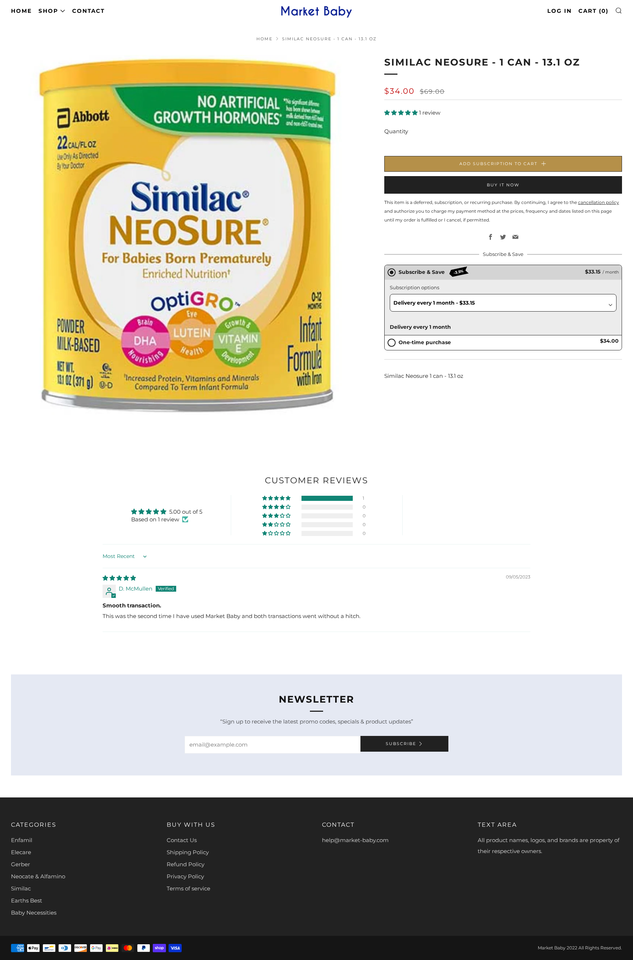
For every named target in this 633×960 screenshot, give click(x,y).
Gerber (20, 864)
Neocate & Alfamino (38, 876)
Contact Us (182, 840)
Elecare (21, 852)
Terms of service (188, 888)
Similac (21, 888)
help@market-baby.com (355, 840)
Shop (48, 10)
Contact (88, 10)
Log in (559, 10)
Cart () (593, 10)
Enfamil (21, 840)
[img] (119, 577)
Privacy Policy (185, 876)
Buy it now (503, 184)
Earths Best (26, 900)
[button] (401, 112)
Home (21, 10)
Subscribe (401, 743)
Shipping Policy (188, 852)
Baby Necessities (33, 912)
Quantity (396, 131)
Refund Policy (185, 864)
